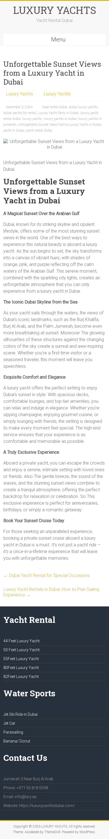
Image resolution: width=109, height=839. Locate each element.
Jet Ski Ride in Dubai (20, 714)
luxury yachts (32, 119)
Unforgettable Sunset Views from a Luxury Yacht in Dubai (59, 125)
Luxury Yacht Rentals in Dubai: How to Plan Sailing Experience (51, 592)
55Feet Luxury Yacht (21, 659)
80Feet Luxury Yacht (21, 667)
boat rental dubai (54, 107)
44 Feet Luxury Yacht (21, 641)
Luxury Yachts (19, 94)
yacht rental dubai (39, 130)
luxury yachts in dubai (60, 119)
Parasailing (13, 732)
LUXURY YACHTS (54, 10)
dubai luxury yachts (83, 107)
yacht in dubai (13, 130)
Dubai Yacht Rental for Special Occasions (46, 575)
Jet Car (9, 723)
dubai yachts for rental (19, 113)
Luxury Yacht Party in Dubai (58, 113)
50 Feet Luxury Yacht (21, 650)
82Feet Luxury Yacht (21, 676)
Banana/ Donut (16, 741)
